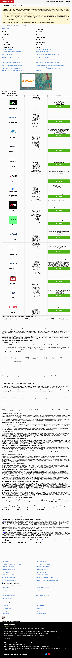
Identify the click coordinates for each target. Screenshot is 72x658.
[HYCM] (13, 310)
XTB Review (41, 590)
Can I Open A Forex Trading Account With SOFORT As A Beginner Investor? (15, 60)
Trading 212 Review (42, 595)
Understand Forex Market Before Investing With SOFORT (46, 60)
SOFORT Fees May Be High (6, 59)
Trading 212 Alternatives (40, 611)
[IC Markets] (13, 106)
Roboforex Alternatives (40, 603)
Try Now (59, 106)
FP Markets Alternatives (40, 605)
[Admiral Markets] (13, 296)
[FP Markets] (13, 150)
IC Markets (3, 521)
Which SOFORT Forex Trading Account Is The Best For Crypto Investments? (49, 67)
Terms (24, 628)
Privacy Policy (30, 628)
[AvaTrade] (13, 135)
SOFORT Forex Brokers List (7, 28)
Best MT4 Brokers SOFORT (6, 561)
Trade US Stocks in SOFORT (7, 563)
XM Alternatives (39, 608)
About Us (6, 628)
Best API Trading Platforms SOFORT (42, 569)
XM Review (41, 592)
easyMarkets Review (8, 595)
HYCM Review (7, 598)
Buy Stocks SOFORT (5, 572)
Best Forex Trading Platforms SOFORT (43, 564)
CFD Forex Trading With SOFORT (7, 54)
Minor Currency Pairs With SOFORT (8, 52)
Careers (42, 628)
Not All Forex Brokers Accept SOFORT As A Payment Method (47, 59)
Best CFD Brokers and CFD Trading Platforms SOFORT (11, 564)
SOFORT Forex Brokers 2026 (7, 27)
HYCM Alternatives (5, 614)
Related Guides (39, 70)
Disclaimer (37, 628)
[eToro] (13, 223)
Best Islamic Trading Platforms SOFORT (43, 567)
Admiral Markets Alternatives (41, 613)
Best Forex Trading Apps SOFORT (8, 566)
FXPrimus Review (42, 593)
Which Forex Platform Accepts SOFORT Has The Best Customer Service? (49, 68)
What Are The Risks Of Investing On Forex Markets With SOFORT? (48, 62)
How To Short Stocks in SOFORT (42, 574)
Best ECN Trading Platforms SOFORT (8, 574)
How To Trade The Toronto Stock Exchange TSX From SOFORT (47, 580)
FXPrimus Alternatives (40, 610)
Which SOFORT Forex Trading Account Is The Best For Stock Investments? (15, 67)
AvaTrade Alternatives (5, 605)
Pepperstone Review (8, 592)
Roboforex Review (42, 587)
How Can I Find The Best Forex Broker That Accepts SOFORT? (47, 49)
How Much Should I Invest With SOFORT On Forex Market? (12, 65)
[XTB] (13, 179)
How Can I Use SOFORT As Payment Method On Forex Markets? (13, 49)
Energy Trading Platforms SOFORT (8, 575)
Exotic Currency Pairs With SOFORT (42, 52)
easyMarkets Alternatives (6, 611)
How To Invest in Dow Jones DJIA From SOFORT (44, 577)
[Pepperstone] (13, 194)
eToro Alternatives (5, 610)
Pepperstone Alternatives (6, 608)
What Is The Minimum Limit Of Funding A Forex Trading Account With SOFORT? (50, 65)
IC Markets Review (8, 587)
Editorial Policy (13, 628)
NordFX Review (7, 590)
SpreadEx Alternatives (5, 613)
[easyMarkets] (13, 252)
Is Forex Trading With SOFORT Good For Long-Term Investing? (13, 70)
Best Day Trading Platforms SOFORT (8, 569)
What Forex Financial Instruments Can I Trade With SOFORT (12, 51)
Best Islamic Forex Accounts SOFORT (8, 567)
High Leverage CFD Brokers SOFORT (8, 582)
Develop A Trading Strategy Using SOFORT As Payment (11, 62)
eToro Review (7, 593)
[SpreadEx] (13, 281)
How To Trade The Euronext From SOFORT (9, 580)
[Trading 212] (13, 267)
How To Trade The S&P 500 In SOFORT (43, 575)
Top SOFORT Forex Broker (41, 27)
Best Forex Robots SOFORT (41, 572)
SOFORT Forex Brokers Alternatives (42, 71)
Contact (20, 628)
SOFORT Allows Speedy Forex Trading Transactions (11, 57)
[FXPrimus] (13, 237)
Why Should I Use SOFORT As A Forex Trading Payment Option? (47, 54)
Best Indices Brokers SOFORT (41, 563)
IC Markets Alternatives (6, 603)
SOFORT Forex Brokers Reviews (7, 71)
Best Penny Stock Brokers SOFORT (42, 566)
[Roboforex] (13, 121)
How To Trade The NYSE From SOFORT (9, 577)
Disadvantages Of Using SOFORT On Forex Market (45, 57)
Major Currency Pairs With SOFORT (42, 51)
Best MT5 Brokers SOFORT (41, 561)
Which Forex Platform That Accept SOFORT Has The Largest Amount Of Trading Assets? (17, 68)
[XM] (13, 208)
